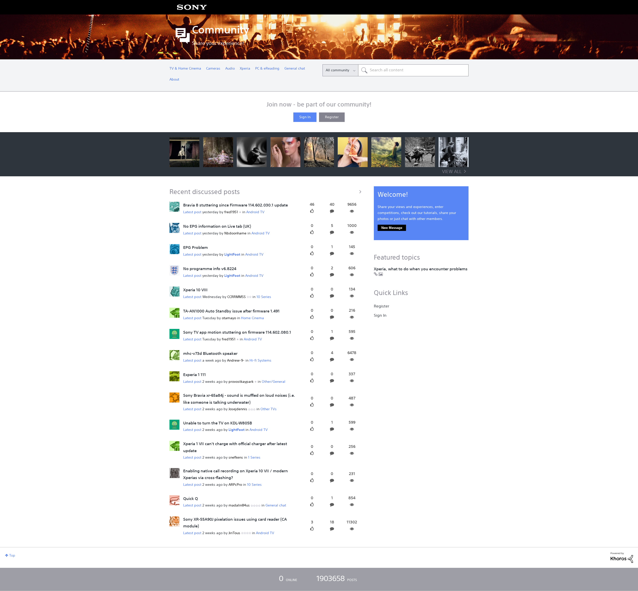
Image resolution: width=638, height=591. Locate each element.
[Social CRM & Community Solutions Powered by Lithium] (622, 557)
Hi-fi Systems (260, 360)
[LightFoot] (174, 271)
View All (452, 172)
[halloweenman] (174, 334)
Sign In (305, 117)
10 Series (263, 297)
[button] (184, 152)
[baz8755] (174, 207)
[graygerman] (174, 249)
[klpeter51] (174, 521)
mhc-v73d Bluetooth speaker (210, 354)
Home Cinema (252, 318)
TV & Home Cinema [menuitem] (185, 68)
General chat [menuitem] (294, 68)
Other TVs (268, 409)
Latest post (192, 212)
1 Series (254, 457)
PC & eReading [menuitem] (267, 68)
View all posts (266, 191)
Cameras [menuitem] (213, 68)
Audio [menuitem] (230, 68)
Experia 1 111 (194, 375)
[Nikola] (174, 425)
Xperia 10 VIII (195, 290)
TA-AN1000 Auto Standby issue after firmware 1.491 (231, 311)
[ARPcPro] (174, 473)
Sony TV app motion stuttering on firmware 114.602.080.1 (237, 333)
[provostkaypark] (174, 377)
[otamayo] (174, 313)
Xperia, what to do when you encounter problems (421, 269)
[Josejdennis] (174, 398)
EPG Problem (195, 248)
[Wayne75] (174, 355)
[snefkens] (174, 446)
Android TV (255, 212)
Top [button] (12, 555)
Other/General (273, 382)
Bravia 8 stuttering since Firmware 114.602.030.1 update (235, 205)
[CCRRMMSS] (174, 292)
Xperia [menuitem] (245, 68)
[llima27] (174, 228)
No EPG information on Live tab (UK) (217, 227)
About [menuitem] (174, 79)
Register (332, 117)
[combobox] (413, 70)
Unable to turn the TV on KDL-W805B (217, 423)
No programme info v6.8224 (209, 269)
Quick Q (190, 499)
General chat (275, 505)
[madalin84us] (174, 500)
